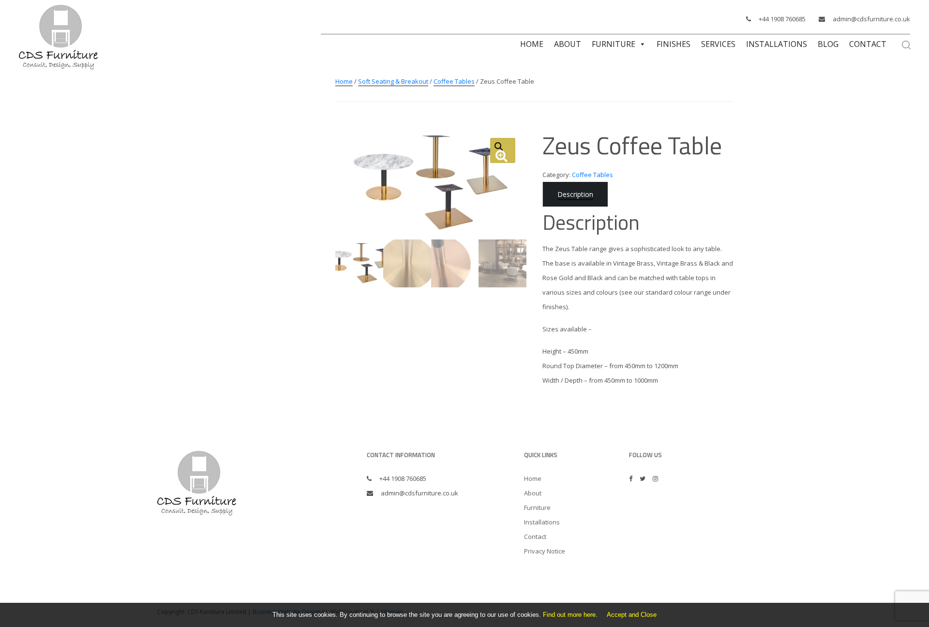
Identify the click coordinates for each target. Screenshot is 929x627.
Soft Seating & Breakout (393, 81)
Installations (776, 44)
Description (575, 194)
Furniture (613, 44)
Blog (828, 44)
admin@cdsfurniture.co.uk (871, 19)
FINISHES (673, 44)
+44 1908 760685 (782, 19)
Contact (867, 44)
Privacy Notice (544, 551)
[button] (502, 150)
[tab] (575, 194)
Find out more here (569, 614)
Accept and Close (632, 614)
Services (718, 44)
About (567, 44)
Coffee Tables (454, 81)
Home (531, 44)
